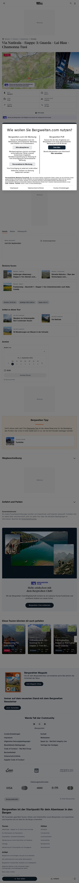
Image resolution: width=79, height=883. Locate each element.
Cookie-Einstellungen (61, 188)
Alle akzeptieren (22, 147)
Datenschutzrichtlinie (36, 188)
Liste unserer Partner (12, 183)
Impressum (14, 188)
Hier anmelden (56, 153)
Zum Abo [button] (56, 147)
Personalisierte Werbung (22, 164)
